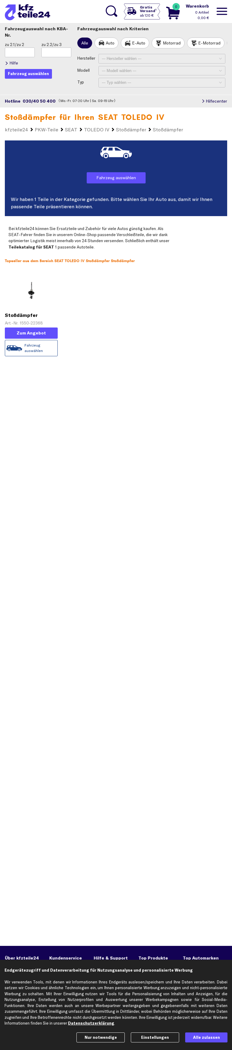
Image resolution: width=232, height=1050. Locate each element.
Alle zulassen (206, 1037)
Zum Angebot (31, 333)
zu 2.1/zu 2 (14, 44)
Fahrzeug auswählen (116, 177)
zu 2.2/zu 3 (51, 44)
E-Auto (138, 43)
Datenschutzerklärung (91, 1023)
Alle (84, 43)
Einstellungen (155, 1037)
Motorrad (172, 43)
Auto (110, 43)
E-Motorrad (209, 43)
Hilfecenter (216, 101)
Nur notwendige (101, 1037)
